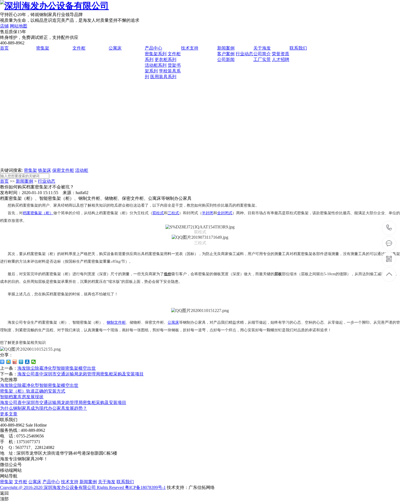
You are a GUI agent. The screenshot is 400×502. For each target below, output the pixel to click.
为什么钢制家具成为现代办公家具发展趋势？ (43, 408)
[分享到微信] (33, 362)
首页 (4, 48)
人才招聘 (280, 59)
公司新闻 (226, 59)
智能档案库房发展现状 (22, 396)
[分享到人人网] (27, 362)
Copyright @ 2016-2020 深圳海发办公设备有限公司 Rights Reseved (62, 487)
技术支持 (189, 48)
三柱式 (173, 213)
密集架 (42, 48)
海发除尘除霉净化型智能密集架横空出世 (56, 368)
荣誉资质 (280, 53)
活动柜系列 (156, 65)
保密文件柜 (63, 170)
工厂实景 (262, 59)
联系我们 (298, 48)
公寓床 (115, 48)
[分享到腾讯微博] (21, 362)
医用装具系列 (163, 76)
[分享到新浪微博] (15, 362)
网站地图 (18, 26)
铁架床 (44, 170)
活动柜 (81, 170)
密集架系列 (156, 53)
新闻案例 (226, 48)
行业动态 (244, 53)
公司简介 (262, 53)
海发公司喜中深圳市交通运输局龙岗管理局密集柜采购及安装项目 (80, 374)
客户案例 (226, 53)
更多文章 (8, 414)
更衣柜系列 (165, 59)
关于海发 (262, 48)
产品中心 (153, 48)
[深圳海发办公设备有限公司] (54, 6)
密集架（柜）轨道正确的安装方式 (32, 391)
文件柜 (78, 48)
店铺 (4, 26)
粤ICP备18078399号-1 (145, 487)
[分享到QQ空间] (8, 362)
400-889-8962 (389, 228)
